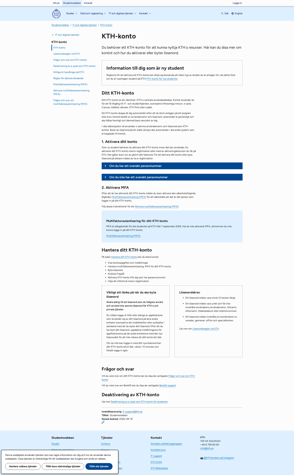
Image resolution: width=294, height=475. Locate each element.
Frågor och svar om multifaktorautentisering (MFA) (70, 102)
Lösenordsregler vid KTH (66, 53)
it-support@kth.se (132, 411)
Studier (55, 443)
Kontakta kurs (158, 449)
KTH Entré (156, 462)
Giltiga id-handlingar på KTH (68, 72)
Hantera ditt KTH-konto (124, 256)
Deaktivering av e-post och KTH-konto (74, 66)
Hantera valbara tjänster (23, 466)
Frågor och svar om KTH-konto (70, 59)
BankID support (167, 385)
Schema (105, 443)
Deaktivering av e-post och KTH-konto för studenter (139, 401)
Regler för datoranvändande (68, 78)
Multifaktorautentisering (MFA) (70, 84)
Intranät (88, 3)
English (239, 13)
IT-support (156, 456)
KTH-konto (106, 25)
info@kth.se (207, 448)
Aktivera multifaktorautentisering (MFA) (71, 92)
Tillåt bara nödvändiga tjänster (63, 466)
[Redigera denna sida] (103, 422)
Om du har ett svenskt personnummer (135, 166)
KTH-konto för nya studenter (162, 78)
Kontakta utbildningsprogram (166, 443)
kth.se (56, 3)
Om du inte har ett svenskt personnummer (138, 177)
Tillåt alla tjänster (99, 466)
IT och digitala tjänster (85, 25)
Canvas (105, 449)
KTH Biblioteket (159, 468)
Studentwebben (72, 3)
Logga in (237, 3)
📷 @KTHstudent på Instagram (217, 457)
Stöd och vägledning (62, 449)
